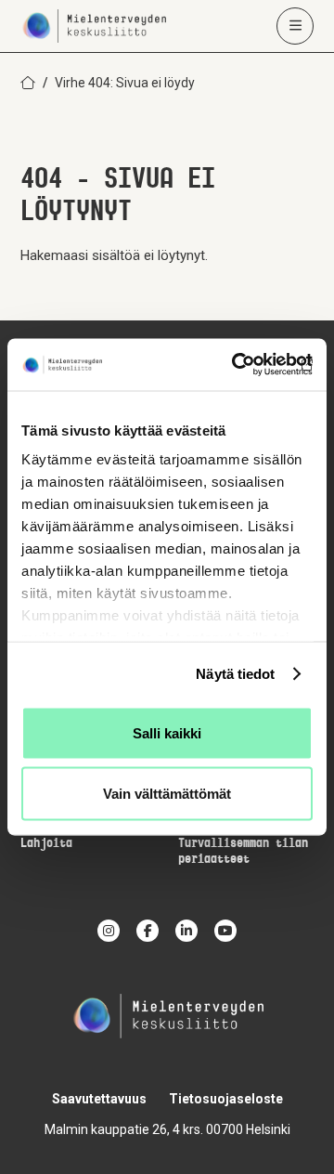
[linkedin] (186, 931)
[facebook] (147, 931)
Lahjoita (46, 844)
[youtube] (225, 931)
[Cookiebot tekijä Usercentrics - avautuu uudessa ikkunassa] (236, 365)
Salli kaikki (167, 732)
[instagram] (108, 931)
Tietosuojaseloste (226, 1098)
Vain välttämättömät (167, 794)
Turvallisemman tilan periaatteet (243, 852)
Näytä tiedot (235, 674)
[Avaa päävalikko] (295, 26)
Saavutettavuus (99, 1098)
